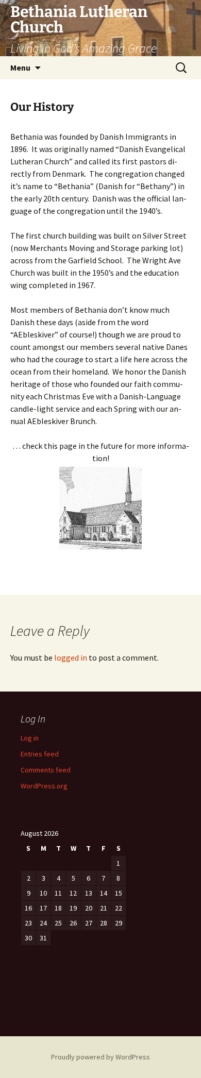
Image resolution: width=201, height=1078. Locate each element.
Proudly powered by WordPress (100, 1057)
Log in (30, 738)
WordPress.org (44, 785)
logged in (70, 657)
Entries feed (40, 754)
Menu (20, 67)
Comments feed (46, 769)
